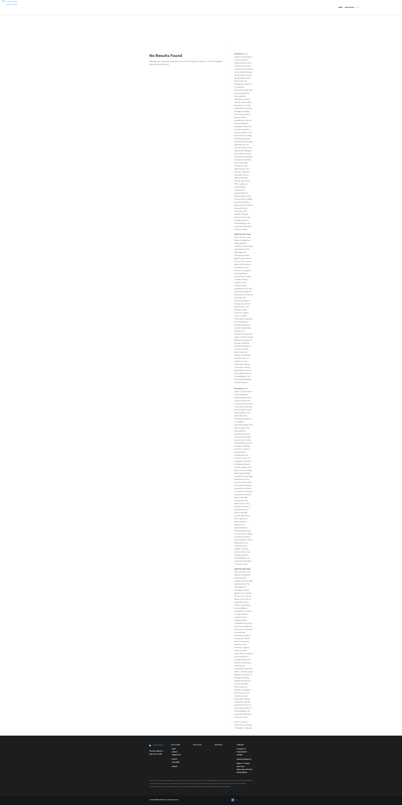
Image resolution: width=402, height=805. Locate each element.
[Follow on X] (237, 800)
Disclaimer (239, 728)
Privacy (249, 725)
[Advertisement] (201, 30)
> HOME (173, 749)
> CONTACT (174, 752)
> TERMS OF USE (176, 755)
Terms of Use (239, 725)
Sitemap (248, 728)
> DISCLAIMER (175, 762)
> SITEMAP (174, 766)
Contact (244, 722)
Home (340, 7)
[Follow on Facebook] (232, 800)
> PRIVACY (174, 759)
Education (349, 7)
